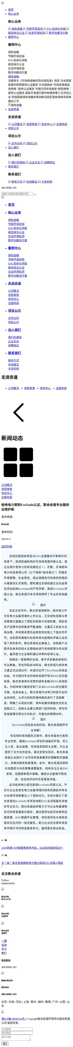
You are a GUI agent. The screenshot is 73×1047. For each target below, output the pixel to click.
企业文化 (13, 341)
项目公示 (13, 128)
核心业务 (13, 13)
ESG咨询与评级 (17, 228)
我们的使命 (15, 337)
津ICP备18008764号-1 (14, 1018)
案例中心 (13, 37)
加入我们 (13, 147)
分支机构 (13, 368)
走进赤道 (13, 109)
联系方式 (13, 360)
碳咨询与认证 (16, 232)
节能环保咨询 (16, 224)
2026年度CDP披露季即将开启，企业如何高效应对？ (32, 847)
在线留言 (13, 364)
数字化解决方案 (17, 240)
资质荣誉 (13, 295)
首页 (11, 9)
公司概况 (13, 291)
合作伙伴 (13, 318)
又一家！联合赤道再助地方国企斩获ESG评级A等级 (32, 863)
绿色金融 (13, 76)
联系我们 (13, 166)
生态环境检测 (16, 236)
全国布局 (13, 303)
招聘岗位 (13, 345)
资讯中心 (13, 299)
